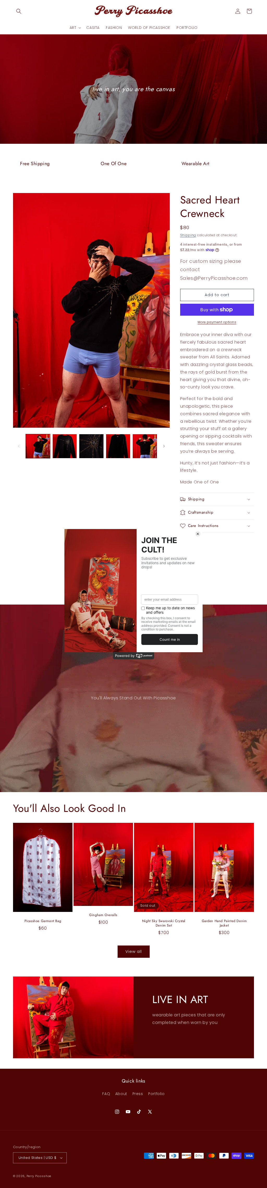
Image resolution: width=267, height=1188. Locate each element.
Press (137, 1093)
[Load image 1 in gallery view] (38, 446)
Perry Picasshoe (39, 1176)
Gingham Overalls (103, 915)
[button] (19, 11)
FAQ (106, 1093)
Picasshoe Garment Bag (43, 921)
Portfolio (156, 1093)
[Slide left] (19, 446)
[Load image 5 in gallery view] (145, 446)
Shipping (188, 235)
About (121, 1093)
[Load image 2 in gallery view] (65, 446)
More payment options (217, 322)
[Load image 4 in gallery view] (118, 446)
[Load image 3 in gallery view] (91, 446)
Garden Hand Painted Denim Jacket (224, 923)
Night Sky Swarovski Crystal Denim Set (163, 923)
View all (133, 951)
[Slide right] (164, 446)
